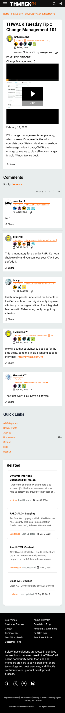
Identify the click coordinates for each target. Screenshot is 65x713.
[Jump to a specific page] (59, 191)
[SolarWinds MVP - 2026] (24, 244)
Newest (16, 184)
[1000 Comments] (20, 287)
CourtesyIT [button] (15, 534)
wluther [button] (13, 500)
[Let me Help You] (24, 287)
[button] (9, 38)
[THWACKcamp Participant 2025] (29, 244)
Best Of (7, 451)
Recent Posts (10, 428)
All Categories (10, 423)
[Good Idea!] (35, 44)
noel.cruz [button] (14, 594)
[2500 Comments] (26, 44)
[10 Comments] (20, 386)
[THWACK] (23, 4)
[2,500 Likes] (30, 44)
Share (10, 164)
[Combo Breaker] (16, 44)
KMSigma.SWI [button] (22, 37)
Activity (7, 432)
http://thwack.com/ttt (30, 356)
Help (5, 447)
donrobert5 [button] (19, 201)
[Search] (54, 3)
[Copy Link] (56, 52)
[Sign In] (60, 3)
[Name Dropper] (21, 44)
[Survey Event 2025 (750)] (29, 208)
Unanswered (32, 437)
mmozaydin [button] (15, 567)
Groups (7, 442)
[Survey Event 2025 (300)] (33, 208)
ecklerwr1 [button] (18, 236)
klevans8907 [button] (19, 375)
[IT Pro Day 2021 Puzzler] (24, 386)
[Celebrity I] (33, 339)
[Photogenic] (15, 208)
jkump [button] (16, 280)
